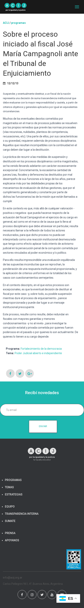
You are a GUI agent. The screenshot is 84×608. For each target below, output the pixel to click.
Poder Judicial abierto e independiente (38, 353)
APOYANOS (12, 540)
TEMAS (9, 487)
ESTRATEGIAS (13, 494)
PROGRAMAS (18, 22)
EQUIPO (10, 506)
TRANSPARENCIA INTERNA (21, 513)
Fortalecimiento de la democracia (41, 348)
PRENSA (10, 533)
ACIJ (6, 22)
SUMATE (10, 521)
